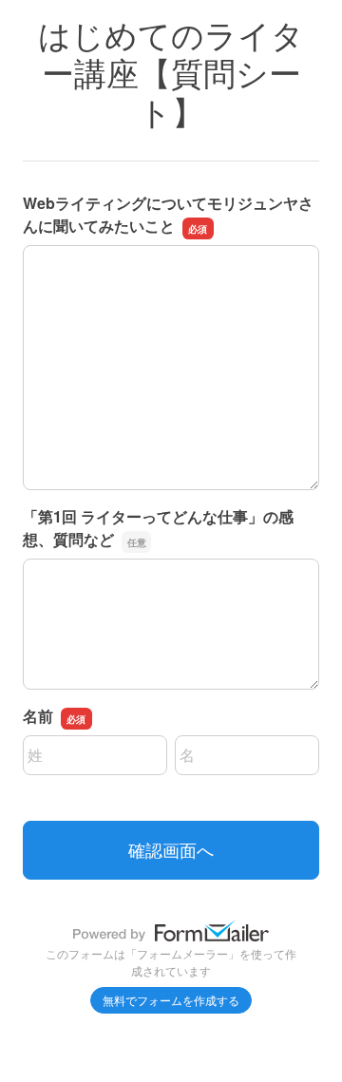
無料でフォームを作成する (171, 1000)
